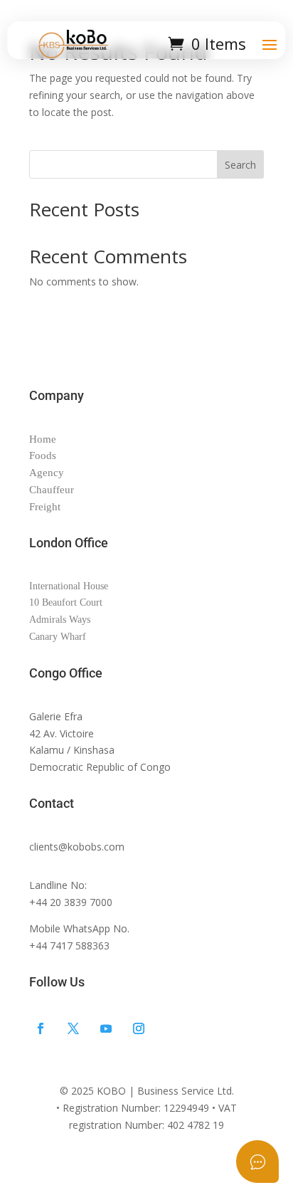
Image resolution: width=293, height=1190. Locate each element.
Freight (44, 506)
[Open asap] (257, 1161)
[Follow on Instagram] (138, 1028)
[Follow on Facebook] (40, 1028)
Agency (46, 472)
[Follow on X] (73, 1028)
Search (240, 165)
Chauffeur (51, 489)
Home (42, 439)
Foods (42, 455)
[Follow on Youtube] (106, 1028)
